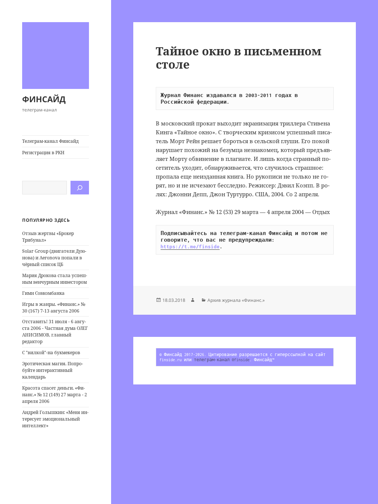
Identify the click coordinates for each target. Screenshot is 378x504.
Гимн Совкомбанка (43, 293)
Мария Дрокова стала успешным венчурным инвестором (54, 278)
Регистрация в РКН (43, 152)
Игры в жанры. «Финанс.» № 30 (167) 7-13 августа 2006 (53, 307)
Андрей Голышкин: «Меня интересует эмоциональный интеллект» (55, 419)
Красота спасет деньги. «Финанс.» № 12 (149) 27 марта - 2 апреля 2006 (54, 394)
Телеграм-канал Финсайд (50, 141)
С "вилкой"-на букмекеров (51, 352)
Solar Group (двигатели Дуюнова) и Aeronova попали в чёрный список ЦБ (54, 257)
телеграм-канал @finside (222, 360)
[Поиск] (80, 187)
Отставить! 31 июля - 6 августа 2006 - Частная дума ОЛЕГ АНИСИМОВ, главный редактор (55, 331)
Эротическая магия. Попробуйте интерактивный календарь (52, 370)
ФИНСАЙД (44, 98)
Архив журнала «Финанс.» (236, 300)
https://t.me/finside (190, 246)
